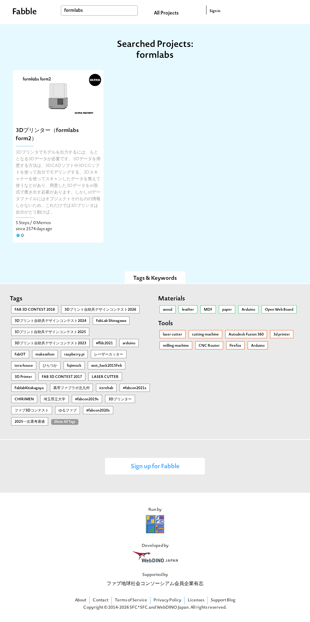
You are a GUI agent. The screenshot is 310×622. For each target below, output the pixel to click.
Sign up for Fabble (155, 467)
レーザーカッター (108, 354)
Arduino (248, 310)
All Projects (166, 13)
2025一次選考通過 (30, 422)
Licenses (196, 600)
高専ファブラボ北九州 (71, 388)
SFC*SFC (139, 607)
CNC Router (209, 346)
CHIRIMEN (24, 399)
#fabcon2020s (98, 410)
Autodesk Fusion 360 (246, 334)
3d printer (281, 334)
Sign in (214, 11)
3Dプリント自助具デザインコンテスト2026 (100, 310)
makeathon (44, 354)
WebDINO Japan (173, 607)
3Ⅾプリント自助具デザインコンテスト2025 (50, 332)
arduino (129, 343)
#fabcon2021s (135, 388)
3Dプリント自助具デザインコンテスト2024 (50, 321)
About (80, 600)
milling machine (176, 346)
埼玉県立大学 (54, 399)
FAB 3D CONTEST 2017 (62, 377)
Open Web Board (279, 310)
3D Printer (23, 377)
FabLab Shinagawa (111, 321)
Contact (100, 600)
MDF (208, 310)
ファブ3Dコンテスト (32, 410)
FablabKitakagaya (29, 388)
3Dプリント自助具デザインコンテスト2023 (50, 343)
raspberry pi (74, 354)
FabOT (20, 354)
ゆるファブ (67, 410)
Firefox (235, 346)
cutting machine (205, 334)
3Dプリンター (120, 399)
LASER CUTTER (105, 377)
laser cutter (172, 334)
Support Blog (223, 600)
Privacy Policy (167, 600)
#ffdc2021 (104, 343)
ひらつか (50, 366)
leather (188, 310)
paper (227, 310)
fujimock (74, 366)
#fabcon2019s (87, 399)
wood (167, 310)
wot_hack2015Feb (106, 366)
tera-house (24, 366)
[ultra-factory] (94, 79)
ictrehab (106, 388)
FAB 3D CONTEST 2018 (35, 310)
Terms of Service (131, 600)
